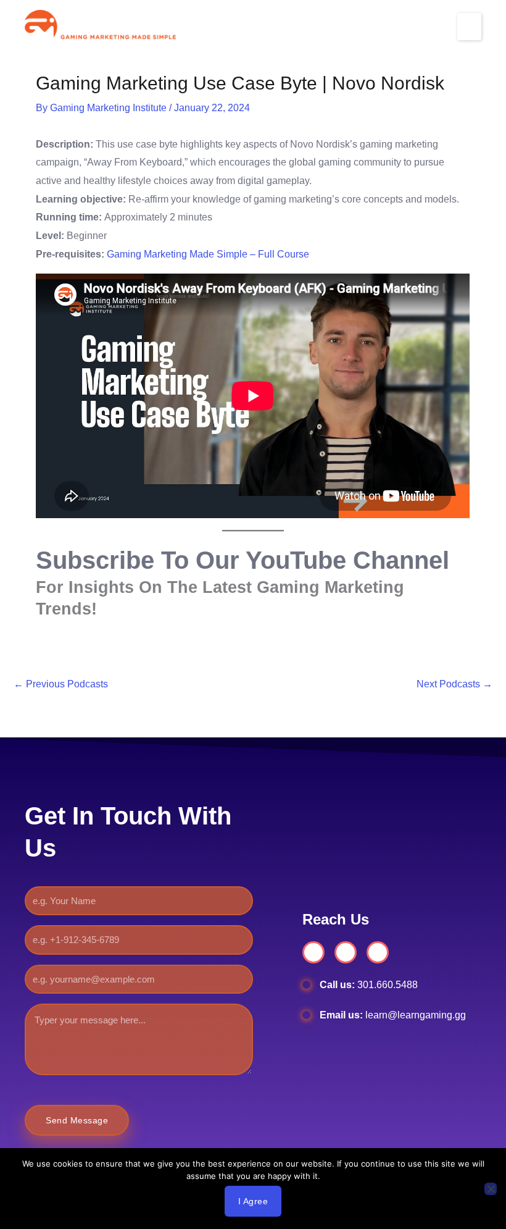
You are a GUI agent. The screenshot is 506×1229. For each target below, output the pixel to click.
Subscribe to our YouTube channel (242, 560)
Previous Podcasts (61, 684)
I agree (253, 1201)
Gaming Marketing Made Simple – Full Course (208, 254)
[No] (490, 1189)
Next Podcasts (454, 684)
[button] (469, 26)
